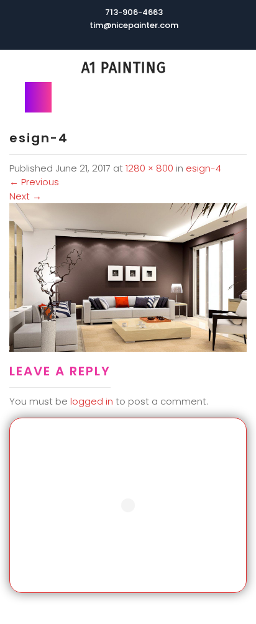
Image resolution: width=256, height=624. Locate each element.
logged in (91, 401)
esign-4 (203, 168)
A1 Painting (123, 67)
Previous (34, 181)
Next (25, 196)
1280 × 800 (149, 168)
